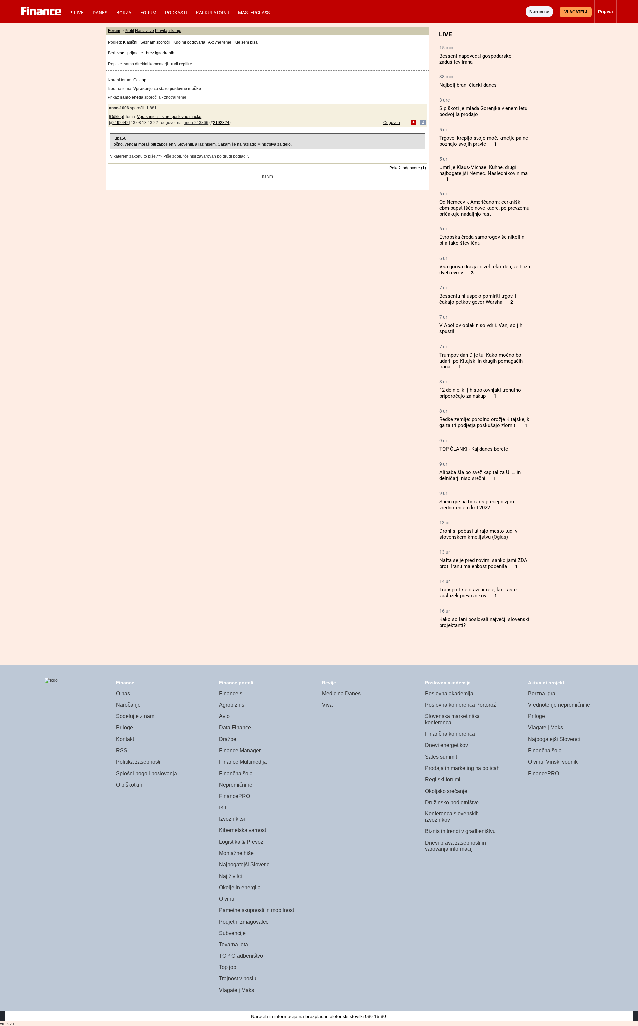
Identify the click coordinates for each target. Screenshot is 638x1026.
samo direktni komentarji (146, 64)
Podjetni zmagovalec (243, 922)
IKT (223, 807)
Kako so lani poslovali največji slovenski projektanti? (484, 622)
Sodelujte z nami (136, 716)
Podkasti (176, 12)
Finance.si (231, 693)
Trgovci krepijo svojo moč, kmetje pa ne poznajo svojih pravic (483, 141)
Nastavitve (144, 30)
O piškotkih (129, 785)
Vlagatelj (575, 12)
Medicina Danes (341, 693)
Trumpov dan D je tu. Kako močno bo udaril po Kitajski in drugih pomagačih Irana (481, 361)
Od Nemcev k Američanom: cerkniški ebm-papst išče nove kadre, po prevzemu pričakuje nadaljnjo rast (484, 208)
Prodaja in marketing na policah (462, 768)
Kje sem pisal (246, 42)
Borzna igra (541, 693)
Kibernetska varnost (242, 830)
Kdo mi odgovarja (189, 42)
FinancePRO (234, 796)
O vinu (226, 899)
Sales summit (441, 757)
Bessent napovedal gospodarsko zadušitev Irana (475, 59)
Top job (227, 967)
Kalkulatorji (212, 12)
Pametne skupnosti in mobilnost (256, 910)
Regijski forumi (442, 779)
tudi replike (181, 64)
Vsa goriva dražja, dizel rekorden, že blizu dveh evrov (484, 270)
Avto (224, 716)
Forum (148, 12)
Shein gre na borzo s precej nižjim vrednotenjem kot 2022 (476, 505)
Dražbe (227, 739)
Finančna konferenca (450, 734)
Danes (100, 12)
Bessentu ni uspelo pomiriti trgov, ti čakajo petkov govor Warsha (478, 299)
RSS (121, 750)
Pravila (161, 30)
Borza (123, 12)
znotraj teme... (176, 97)
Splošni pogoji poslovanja (146, 773)
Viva (327, 705)
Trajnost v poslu (237, 978)
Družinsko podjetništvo (452, 802)
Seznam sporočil (155, 42)
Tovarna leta (233, 944)
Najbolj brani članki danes (468, 85)
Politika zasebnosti (138, 762)
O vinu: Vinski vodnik (553, 762)
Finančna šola (236, 773)
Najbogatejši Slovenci (245, 864)
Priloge (124, 727)
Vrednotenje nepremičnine (559, 705)
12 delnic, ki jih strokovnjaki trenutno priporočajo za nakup (480, 393)
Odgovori (391, 122)
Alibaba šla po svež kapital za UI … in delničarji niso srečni (480, 475)
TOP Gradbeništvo (241, 956)
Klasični (130, 42)
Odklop (139, 80)
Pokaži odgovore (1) (407, 168)
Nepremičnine (235, 785)
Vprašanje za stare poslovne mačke (169, 116)
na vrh (267, 176)
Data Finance (235, 727)
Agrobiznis (231, 705)
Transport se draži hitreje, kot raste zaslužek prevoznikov (478, 593)
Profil (129, 30)
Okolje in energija (240, 887)
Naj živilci (230, 876)
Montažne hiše (236, 853)
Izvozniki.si (232, 819)
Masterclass (254, 12)
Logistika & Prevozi (242, 842)
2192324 (221, 122)
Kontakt (125, 739)
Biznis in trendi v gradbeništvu (460, 831)
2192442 (120, 122)
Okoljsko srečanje (446, 791)
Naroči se (539, 11)
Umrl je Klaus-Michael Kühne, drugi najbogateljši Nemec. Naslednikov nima (483, 170)
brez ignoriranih (160, 53)
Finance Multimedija (243, 762)
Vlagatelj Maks (236, 990)
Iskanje (174, 30)
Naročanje (128, 705)
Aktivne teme (219, 42)
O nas (123, 693)
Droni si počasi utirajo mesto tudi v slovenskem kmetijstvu (478, 534)
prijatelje (135, 53)
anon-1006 (119, 108)
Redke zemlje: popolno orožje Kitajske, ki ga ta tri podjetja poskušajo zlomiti (485, 422)
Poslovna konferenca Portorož (460, 705)
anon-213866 (196, 122)
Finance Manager (240, 750)
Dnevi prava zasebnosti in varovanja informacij (455, 846)
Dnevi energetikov (446, 745)
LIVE (79, 12)
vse (120, 53)
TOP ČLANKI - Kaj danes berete (473, 449)
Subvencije (232, 933)
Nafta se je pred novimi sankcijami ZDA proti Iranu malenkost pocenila (483, 563)
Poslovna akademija (449, 693)
